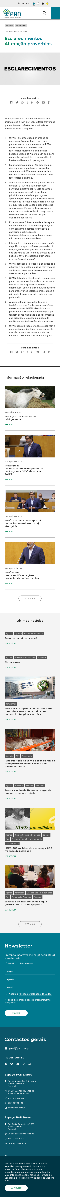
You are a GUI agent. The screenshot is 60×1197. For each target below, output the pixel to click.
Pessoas (40, 786)
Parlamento (21, 26)
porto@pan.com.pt (17, 1143)
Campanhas (11, 704)
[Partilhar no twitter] (17, 102)
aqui (7, 1180)
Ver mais (9, 425)
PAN (17, 756)
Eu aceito (16, 1188)
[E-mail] (30, 987)
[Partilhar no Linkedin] (32, 102)
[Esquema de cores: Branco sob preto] (43, 3)
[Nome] (30, 971)
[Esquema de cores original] (34, 3)
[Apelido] (30, 979)
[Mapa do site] (13, 3)
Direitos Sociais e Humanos (27, 835)
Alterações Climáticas (25, 657)
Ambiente (42, 657)
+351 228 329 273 (16, 1138)
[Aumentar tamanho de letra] (27, 3)
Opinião (18, 634)
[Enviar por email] (43, 102)
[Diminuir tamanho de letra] (19, 3)
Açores (9, 634)
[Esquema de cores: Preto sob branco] (38, 3)
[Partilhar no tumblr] (27, 102)
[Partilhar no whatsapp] (22, 102)
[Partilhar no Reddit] (37, 102)
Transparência (12, 843)
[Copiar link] (48, 103)
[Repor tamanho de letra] (23, 3)
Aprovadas (19, 893)
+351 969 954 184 (16, 1103)
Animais (9, 26)
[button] (55, 13)
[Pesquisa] (44, 13)
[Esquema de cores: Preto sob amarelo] (47, 3)
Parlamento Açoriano (33, 634)
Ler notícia (10, 643)
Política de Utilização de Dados (35, 994)
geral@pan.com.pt (19, 1048)
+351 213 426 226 (16, 1098)
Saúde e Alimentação (32, 839)
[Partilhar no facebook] (12, 102)
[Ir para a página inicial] (12, 13)
